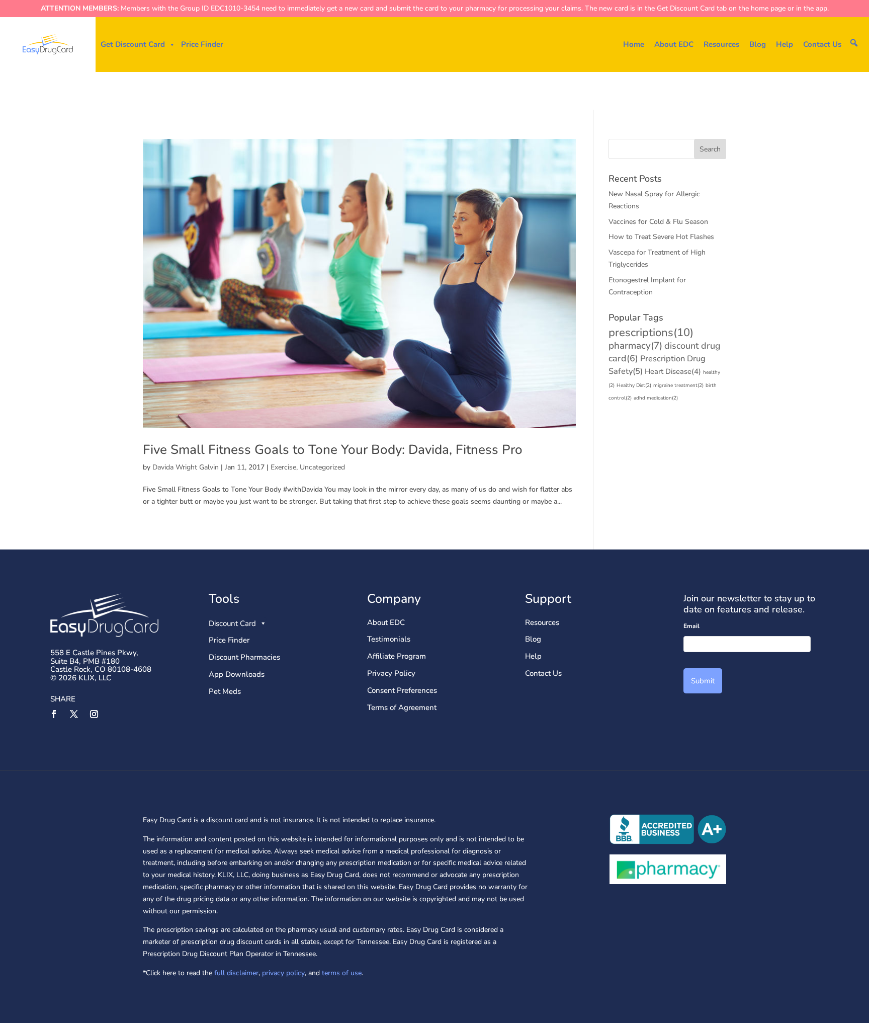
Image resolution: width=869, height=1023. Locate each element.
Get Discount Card (133, 44)
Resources (721, 44)
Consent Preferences (402, 690)
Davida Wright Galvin (185, 467)
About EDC (673, 44)
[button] (853, 42)
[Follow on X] (74, 714)
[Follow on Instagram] (94, 714)
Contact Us (822, 44)
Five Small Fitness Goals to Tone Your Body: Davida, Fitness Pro (333, 449)
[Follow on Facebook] (54, 714)
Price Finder (202, 44)
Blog (757, 44)
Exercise (283, 467)
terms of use (342, 973)
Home (633, 44)
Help (784, 44)
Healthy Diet (634, 385)
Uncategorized (322, 467)
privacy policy (283, 973)
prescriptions (651, 332)
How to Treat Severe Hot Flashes (661, 237)
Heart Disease (673, 371)
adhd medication (656, 398)
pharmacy (635, 345)
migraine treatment (678, 385)
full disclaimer (235, 973)
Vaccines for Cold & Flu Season (658, 221)
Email (691, 626)
